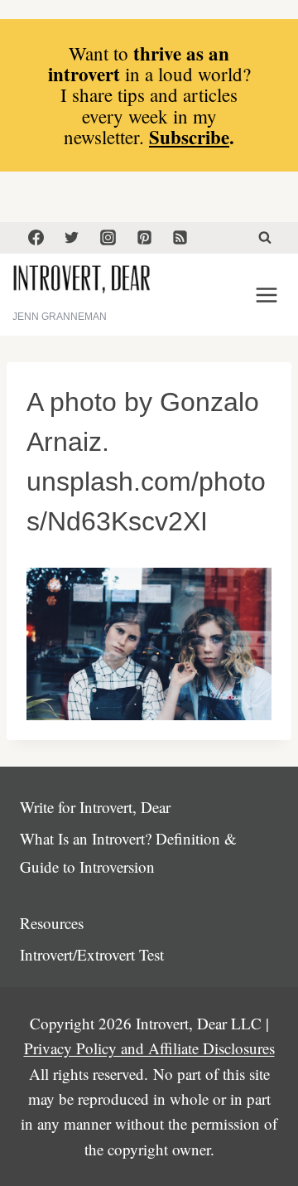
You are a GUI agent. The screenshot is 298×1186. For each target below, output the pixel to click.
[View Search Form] (265, 238)
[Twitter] (72, 238)
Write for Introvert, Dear (95, 806)
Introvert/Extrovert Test (92, 954)
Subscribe (189, 137)
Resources (52, 922)
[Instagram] (107, 238)
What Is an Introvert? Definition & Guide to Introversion (128, 852)
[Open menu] (266, 295)
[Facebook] (35, 238)
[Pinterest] (144, 238)
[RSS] (180, 238)
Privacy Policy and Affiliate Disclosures (149, 1048)
